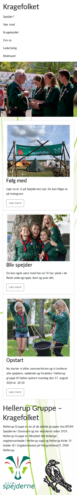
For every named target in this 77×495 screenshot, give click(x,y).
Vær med (9, 24)
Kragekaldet (11, 32)
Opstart (14, 360)
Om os (7, 40)
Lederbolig (10, 48)
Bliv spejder (19, 265)
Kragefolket (21, 7)
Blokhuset (9, 56)
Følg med (16, 181)
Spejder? (8, 16)
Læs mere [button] (15, 203)
